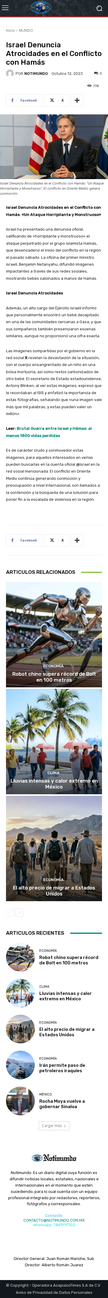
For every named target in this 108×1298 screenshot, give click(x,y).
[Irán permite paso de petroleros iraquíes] (20, 1065)
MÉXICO (45, 1094)
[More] (77, 100)
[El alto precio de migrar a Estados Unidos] (54, 848)
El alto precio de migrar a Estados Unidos (54, 891)
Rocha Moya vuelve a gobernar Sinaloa (62, 1104)
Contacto (53, 1215)
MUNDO (26, 30)
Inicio (10, 30)
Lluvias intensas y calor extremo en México (54, 784)
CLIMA (53, 773)
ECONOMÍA (53, 666)
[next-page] (19, 912)
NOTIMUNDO (36, 73)
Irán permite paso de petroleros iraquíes (62, 1068)
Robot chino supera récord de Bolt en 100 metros (54, 677)
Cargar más (52, 1125)
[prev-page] (10, 912)
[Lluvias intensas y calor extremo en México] (54, 741)
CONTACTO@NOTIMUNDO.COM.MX (54, 1220)
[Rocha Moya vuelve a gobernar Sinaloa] (20, 1101)
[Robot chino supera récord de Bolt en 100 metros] (54, 634)
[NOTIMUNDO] (11, 73)
